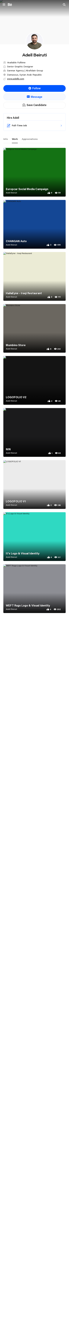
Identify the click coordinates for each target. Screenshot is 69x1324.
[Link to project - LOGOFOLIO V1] (34, 484)
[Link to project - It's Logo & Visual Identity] (34, 536)
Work (15, 138)
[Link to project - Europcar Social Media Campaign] (34, 172)
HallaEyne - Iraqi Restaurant (24, 293)
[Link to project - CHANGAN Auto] (34, 224)
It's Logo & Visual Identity (22, 553)
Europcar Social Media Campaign (27, 189)
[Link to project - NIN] (34, 432)
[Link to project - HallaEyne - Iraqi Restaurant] (34, 276)
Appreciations (30, 138)
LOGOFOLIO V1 (16, 501)
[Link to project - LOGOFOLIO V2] (34, 380)
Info (5, 138)
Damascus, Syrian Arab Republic (24, 75)
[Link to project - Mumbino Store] (34, 328)
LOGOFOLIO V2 (16, 397)
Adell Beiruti (11, 192)
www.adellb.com (15, 79)
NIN (8, 449)
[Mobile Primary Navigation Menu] (4, 4)
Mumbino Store (16, 345)
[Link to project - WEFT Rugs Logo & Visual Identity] (34, 588)
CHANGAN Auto (16, 241)
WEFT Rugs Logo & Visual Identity (28, 605)
